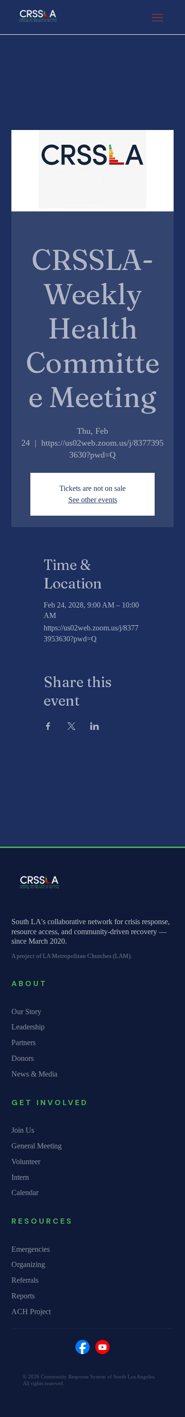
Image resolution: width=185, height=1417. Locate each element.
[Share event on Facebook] (48, 726)
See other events (92, 500)
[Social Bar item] (82, 1347)
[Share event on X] (71, 726)
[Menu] (157, 17)
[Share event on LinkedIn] (94, 726)
